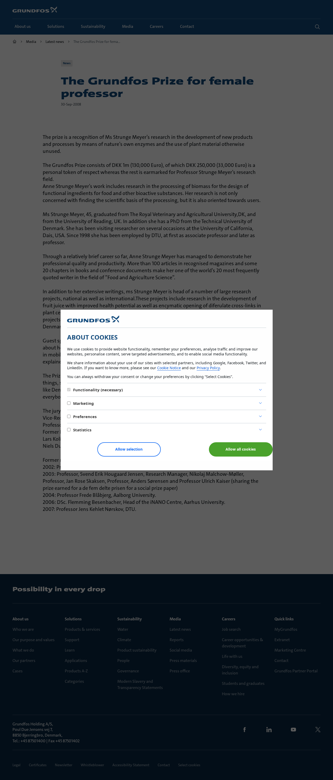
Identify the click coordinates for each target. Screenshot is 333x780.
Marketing (83, 403)
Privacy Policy (208, 367)
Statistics (82, 429)
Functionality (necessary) (98, 389)
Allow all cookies (241, 449)
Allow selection (129, 449)
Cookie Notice (169, 367)
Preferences (85, 416)
